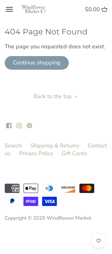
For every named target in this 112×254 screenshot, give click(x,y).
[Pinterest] (29, 125)
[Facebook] (9, 125)
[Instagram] (19, 125)
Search (13, 145)
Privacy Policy (36, 153)
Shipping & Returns (54, 145)
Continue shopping (36, 62)
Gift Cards (74, 153)
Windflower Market (69, 218)
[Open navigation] (9, 9)
